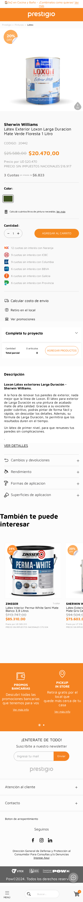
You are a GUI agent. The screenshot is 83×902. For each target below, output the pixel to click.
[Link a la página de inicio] (7, 25)
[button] (8, 198)
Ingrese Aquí (42, 857)
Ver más (47, 5)
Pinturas (19, 24)
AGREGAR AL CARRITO (61, 350)
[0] (76, 894)
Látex (30, 24)
